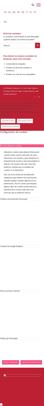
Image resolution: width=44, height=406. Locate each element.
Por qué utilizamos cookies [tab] (11, 146)
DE (23, 12)
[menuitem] (31, 5)
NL (9, 12)
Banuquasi (13, 94)
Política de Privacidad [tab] (8, 338)
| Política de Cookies (16, 91)
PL (31, 12)
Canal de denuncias (29, 91)
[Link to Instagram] (35, 97)
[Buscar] (31, 5)
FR (18, 12)
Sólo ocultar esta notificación (31, 362)
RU (5, 22)
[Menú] (37, 5)
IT (27, 12)
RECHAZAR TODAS (25, 121)
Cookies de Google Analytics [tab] (11, 246)
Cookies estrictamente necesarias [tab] (13, 199)
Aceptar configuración (10, 362)
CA (5, 12)
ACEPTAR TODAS (8, 121)
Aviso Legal (27, 88)
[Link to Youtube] (39, 97)
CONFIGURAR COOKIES (10, 126)
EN (14, 12)
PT (35, 12)
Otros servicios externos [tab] (10, 291)
